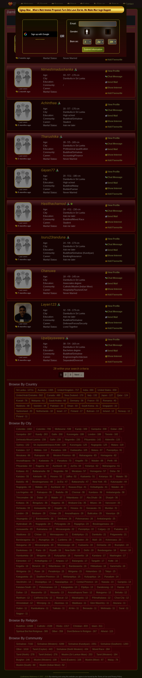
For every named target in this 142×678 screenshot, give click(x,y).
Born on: (74, 41)
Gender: (73, 31)
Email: (73, 23)
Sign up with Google (40, 34)
